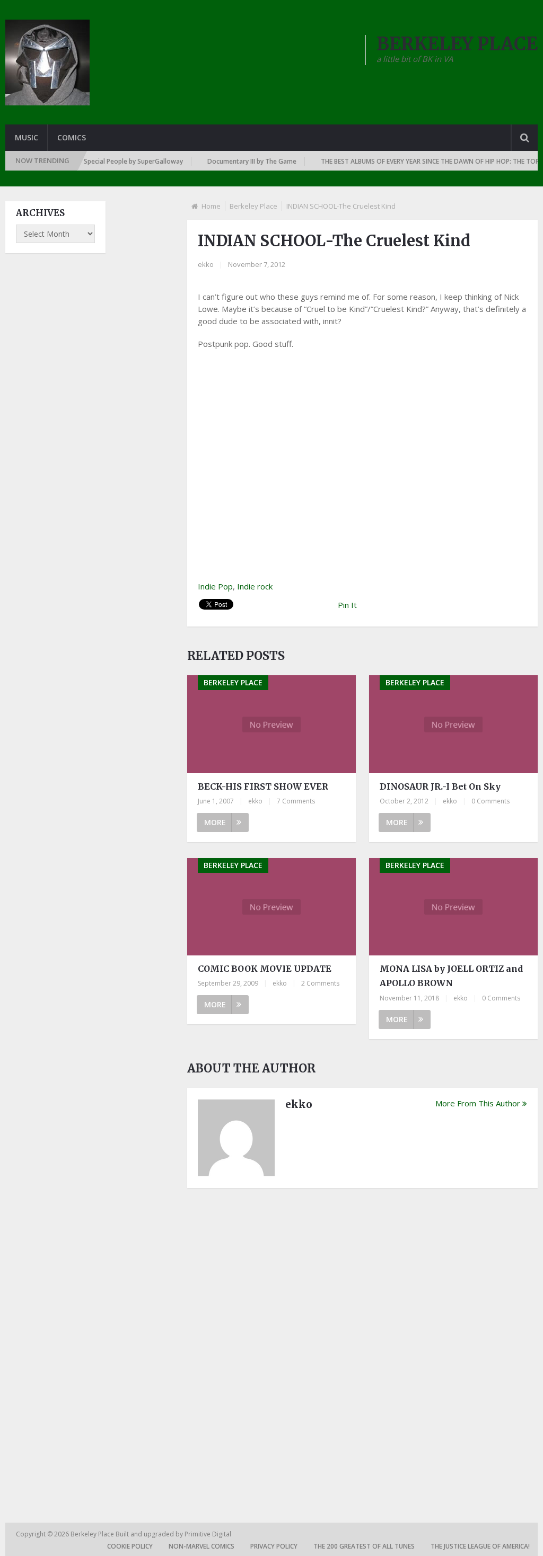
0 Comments (490, 801)
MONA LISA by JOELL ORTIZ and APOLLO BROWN (451, 975)
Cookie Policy (130, 1546)
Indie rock (255, 586)
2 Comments (320, 983)
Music (26, 137)
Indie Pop (215, 586)
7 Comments (296, 801)
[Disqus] (362, 1343)
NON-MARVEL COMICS (201, 1546)
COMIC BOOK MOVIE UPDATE (264, 968)
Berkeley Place (253, 206)
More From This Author (477, 1103)
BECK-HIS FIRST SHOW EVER (263, 786)
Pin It (347, 605)
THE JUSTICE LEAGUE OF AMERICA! (480, 1546)
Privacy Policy (273, 1546)
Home (211, 206)
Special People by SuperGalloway (119, 161)
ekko (206, 264)
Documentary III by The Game (238, 161)
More (215, 822)
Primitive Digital (208, 1534)
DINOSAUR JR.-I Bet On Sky (440, 786)
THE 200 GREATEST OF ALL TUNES (364, 1546)
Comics (71, 137)
